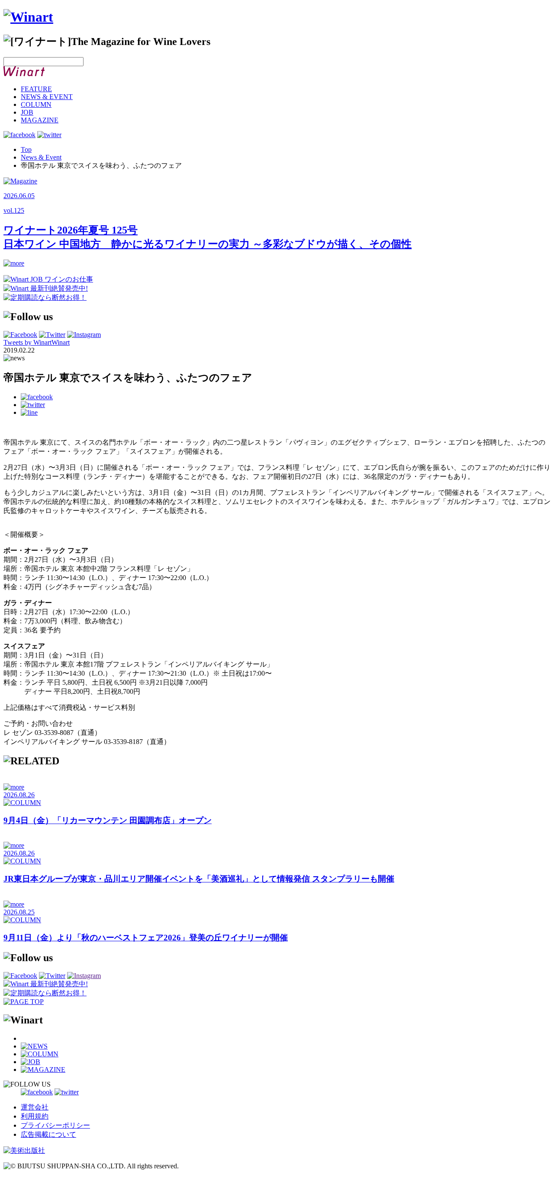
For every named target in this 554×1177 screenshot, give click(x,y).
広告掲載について (48, 1134)
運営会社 (34, 1107)
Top (26, 149)
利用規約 (34, 1116)
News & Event (41, 157)
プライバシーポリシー (55, 1125)
